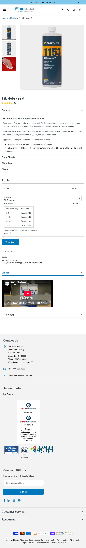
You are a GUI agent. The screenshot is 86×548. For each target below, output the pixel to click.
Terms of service (42, 543)
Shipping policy (28, 543)
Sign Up (23, 492)
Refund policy (62, 540)
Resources (8, 519)
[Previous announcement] (4, 2)
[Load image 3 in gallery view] (9, 64)
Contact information (58, 543)
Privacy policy (75, 540)
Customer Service (13, 511)
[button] (4, 9)
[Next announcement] (78, 2)
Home (4, 18)
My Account (9, 394)
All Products (13, 18)
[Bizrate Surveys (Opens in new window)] (15, 453)
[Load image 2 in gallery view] (9, 48)
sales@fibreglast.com (23, 375)
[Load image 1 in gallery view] (9, 32)
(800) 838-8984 (21, 359)
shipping (21, 263)
